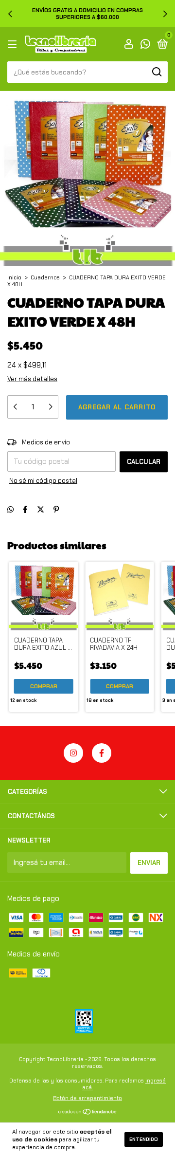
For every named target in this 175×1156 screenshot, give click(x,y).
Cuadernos (45, 277)
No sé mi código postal (43, 481)
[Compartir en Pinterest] (56, 509)
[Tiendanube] (87, 1113)
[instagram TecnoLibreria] (73, 753)
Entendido (143, 1139)
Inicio (14, 277)
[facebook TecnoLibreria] (101, 753)
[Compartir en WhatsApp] (10, 509)
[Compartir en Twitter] (40, 509)
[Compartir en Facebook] (25, 509)
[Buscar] (156, 72)
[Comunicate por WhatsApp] (145, 45)
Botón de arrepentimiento (87, 1098)
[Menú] (13, 45)
